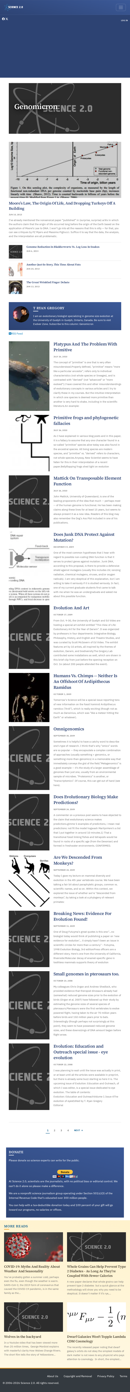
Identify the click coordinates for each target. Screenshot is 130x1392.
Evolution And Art (71, 608)
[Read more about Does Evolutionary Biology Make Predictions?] (29, 822)
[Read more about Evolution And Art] (29, 637)
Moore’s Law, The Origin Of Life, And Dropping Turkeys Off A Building (62, 205)
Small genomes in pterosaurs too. (86, 974)
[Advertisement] (65, 50)
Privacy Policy (105, 1376)
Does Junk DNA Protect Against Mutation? (83, 537)
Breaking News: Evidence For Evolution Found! (82, 916)
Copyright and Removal (78, 1376)
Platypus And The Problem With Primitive (85, 347)
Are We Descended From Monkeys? (77, 860)
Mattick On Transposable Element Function (87, 481)
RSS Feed (17, 333)
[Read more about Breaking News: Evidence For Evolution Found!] (29, 939)
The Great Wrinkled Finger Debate (47, 282)
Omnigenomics (68, 729)
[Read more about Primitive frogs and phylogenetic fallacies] (29, 443)
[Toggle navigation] (121, 7)
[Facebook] (3, 19)
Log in (124, 20)
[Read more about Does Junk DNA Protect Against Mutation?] (29, 566)
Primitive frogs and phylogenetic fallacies (86, 420)
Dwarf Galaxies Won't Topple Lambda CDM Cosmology (96, 1339)
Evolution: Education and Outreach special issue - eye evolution (80, 1052)
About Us (52, 1376)
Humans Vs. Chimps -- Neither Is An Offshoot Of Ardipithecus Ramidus (85, 681)
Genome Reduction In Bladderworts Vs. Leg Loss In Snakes (63, 247)
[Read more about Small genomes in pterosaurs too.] (29, 1005)
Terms (123, 1376)
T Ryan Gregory (48, 308)
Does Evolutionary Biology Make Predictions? (85, 800)
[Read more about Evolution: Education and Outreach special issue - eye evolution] (29, 1076)
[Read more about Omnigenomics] (29, 758)
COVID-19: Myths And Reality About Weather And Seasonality (32, 1268)
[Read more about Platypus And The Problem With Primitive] (29, 376)
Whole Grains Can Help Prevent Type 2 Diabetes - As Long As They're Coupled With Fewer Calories (96, 1271)
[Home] (15, 7)
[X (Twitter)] (6, 19)
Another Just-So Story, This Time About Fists (53, 264)
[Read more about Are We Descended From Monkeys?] (29, 880)
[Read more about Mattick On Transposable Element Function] (29, 501)
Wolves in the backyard (22, 1336)
